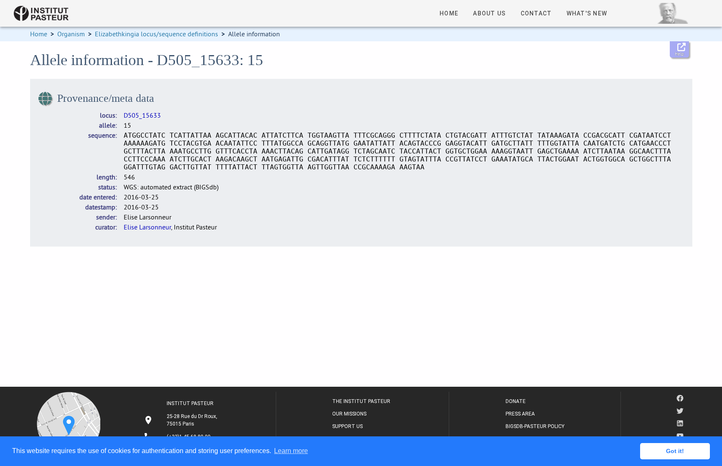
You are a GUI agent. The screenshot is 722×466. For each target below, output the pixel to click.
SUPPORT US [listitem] (347, 426)
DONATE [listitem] (516, 401)
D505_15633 (142, 115)
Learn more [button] (291, 450)
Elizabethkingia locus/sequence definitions (156, 34)
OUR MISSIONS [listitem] (349, 414)
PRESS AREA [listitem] (520, 414)
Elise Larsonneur (147, 227)
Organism (71, 34)
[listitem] (181, 420)
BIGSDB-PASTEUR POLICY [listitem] (535, 426)
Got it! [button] (675, 451)
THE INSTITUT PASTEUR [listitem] (361, 401)
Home (38, 34)
